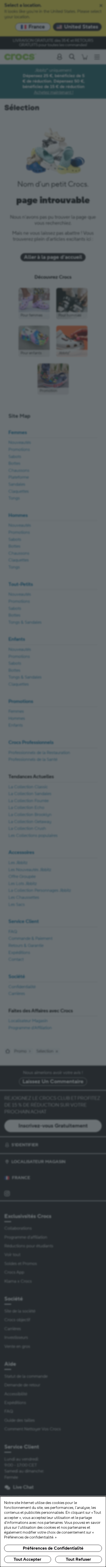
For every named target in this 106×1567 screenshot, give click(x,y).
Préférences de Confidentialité (53, 1548)
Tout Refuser (78, 1559)
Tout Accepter (27, 1559)
